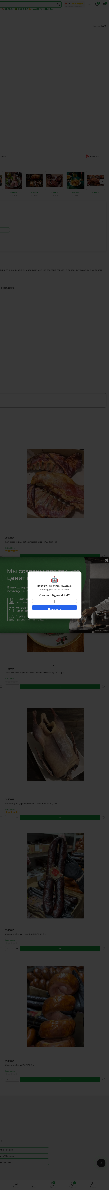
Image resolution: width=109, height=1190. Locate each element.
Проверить (54, 609)
